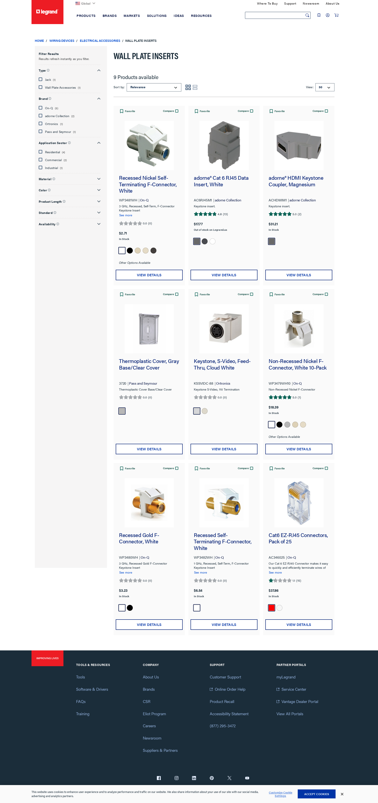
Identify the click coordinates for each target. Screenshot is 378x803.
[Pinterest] (211, 778)
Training (82, 713)
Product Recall (222, 701)
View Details (149, 274)
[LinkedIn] (194, 778)
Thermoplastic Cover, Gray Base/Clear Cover (149, 364)
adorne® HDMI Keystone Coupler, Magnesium (296, 181)
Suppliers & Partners (160, 750)
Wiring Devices (61, 40)
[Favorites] (319, 15)
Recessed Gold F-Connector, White (139, 538)
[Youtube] (247, 778)
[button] (69, 69)
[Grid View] (188, 87)
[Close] (342, 794)
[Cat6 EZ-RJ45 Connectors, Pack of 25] (299, 502)
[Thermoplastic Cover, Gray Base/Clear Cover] (149, 328)
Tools (80, 677)
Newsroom (152, 738)
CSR (146, 701)
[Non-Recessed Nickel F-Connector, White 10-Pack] (299, 328)
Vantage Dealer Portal (300, 701)
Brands (149, 689)
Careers (149, 725)
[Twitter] (229, 778)
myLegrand (286, 677)
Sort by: (120, 87)
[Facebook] (158, 778)
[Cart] (336, 15)
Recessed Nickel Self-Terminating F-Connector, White (148, 184)
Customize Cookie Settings (280, 794)
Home (39, 40)
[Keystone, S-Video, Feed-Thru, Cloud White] (224, 328)
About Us (151, 677)
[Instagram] (176, 778)
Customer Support (225, 677)
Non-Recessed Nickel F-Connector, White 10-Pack (298, 364)
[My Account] (328, 15)
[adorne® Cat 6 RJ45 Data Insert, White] (224, 145)
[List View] (195, 87)
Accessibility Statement (229, 713)
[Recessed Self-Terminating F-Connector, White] (224, 502)
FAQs (81, 701)
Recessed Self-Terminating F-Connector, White (223, 541)
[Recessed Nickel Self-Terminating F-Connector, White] (149, 145)
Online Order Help (230, 689)
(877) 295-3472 (223, 725)
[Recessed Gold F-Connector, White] (149, 502)
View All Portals (289, 713)
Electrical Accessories (100, 40)
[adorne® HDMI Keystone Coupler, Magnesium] (299, 145)
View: (309, 87)
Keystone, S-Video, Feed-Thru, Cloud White (222, 364)
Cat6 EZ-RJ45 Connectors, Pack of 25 (298, 538)
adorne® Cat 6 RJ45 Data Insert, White (221, 181)
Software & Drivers (92, 689)
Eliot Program (154, 713)
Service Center (294, 689)
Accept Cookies (316, 794)
